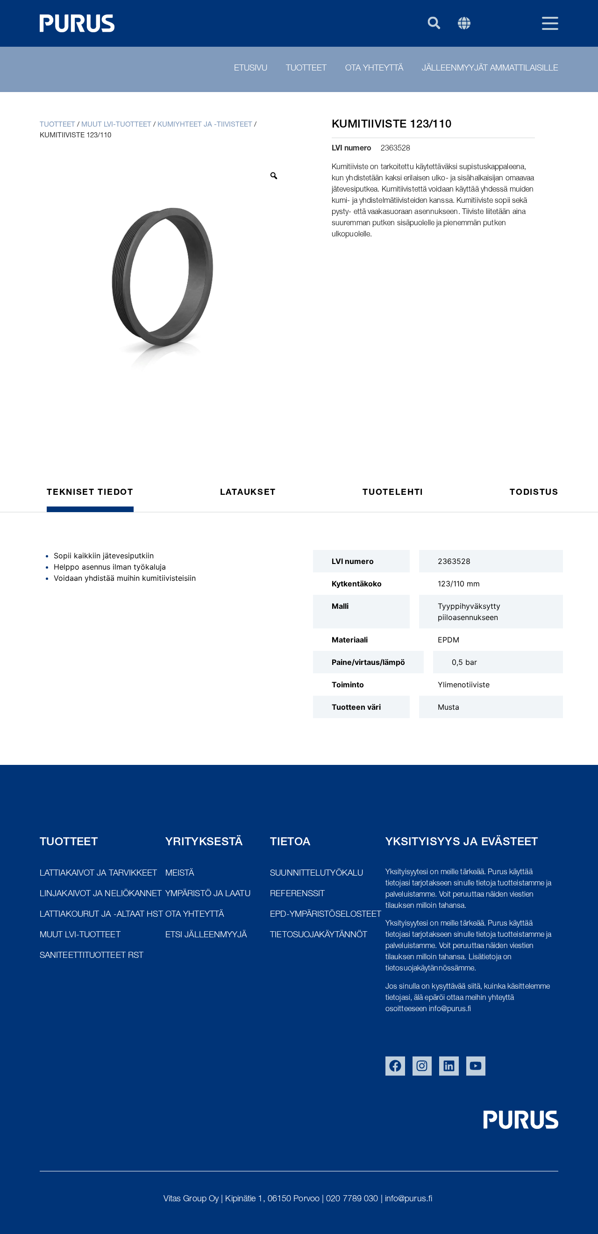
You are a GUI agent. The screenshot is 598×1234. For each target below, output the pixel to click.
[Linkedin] (449, 1066)
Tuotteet (306, 68)
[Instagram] (422, 1066)
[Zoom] (273, 175)
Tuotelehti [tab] (393, 493)
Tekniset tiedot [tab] (90, 493)
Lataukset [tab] (248, 493)
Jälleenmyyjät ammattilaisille (490, 68)
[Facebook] (395, 1066)
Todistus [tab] (534, 493)
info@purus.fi (409, 1199)
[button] (433, 22)
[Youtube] (476, 1066)
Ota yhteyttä (374, 68)
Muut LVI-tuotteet (116, 124)
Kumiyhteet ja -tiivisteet (204, 124)
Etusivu (250, 68)
